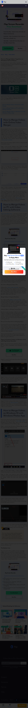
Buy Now (14, 271)
